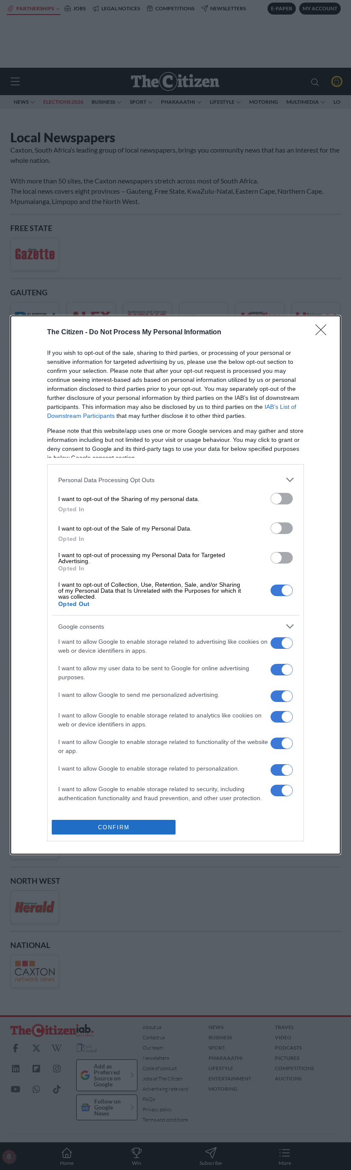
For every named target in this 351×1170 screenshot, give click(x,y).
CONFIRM (114, 827)
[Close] (323, 332)
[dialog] (175, 585)
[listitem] (175, 479)
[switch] (282, 498)
